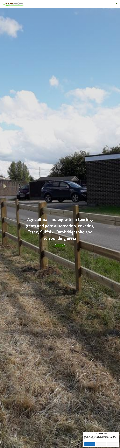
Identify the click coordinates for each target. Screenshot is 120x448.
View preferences (112, 444)
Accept (89, 444)
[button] (117, 433)
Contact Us (60, 245)
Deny (101, 444)
